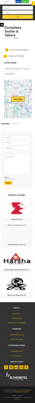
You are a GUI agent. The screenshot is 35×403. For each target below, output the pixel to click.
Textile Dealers (10, 74)
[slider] (8, 37)
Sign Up (25, 2)
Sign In (18, 2)
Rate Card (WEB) (17, 339)
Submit (8, 183)
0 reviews (15, 38)
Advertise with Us (17, 335)
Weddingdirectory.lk (17, 351)
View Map (18, 99)
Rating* (6, 177)
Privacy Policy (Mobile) (17, 323)
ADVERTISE (27, 397)
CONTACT (17, 399)
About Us (16, 314)
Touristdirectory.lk (16, 356)
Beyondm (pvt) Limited (21, 392)
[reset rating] (5, 179)
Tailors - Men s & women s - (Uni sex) (17, 69)
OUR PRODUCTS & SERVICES (12, 397)
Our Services (17, 318)
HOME (14, 395)
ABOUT (20, 395)
